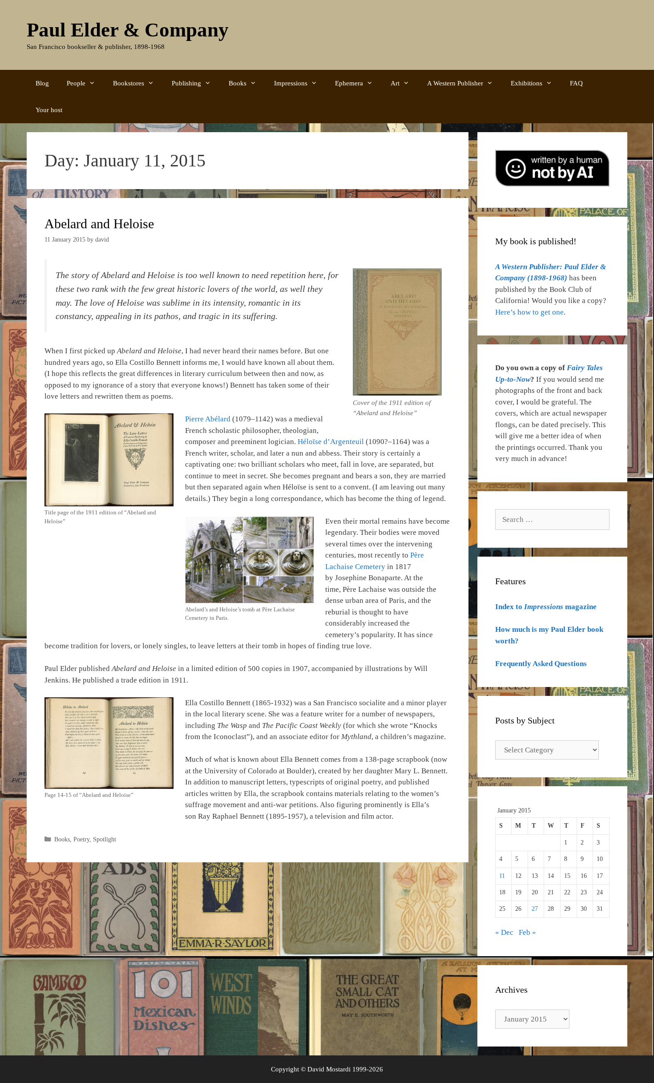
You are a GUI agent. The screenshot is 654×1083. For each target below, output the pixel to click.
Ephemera (349, 83)
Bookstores (128, 83)
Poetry (81, 839)
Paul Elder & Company (128, 30)
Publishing (186, 83)
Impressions (290, 83)
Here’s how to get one (529, 312)
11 (502, 876)
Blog (42, 83)
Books (237, 83)
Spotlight (104, 839)
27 (535, 908)
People (76, 83)
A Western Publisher (455, 83)
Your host (49, 109)
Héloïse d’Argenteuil (331, 441)
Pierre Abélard (207, 419)
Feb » (527, 932)
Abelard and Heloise (99, 223)
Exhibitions (526, 83)
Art (395, 83)
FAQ (576, 83)
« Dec (504, 932)
